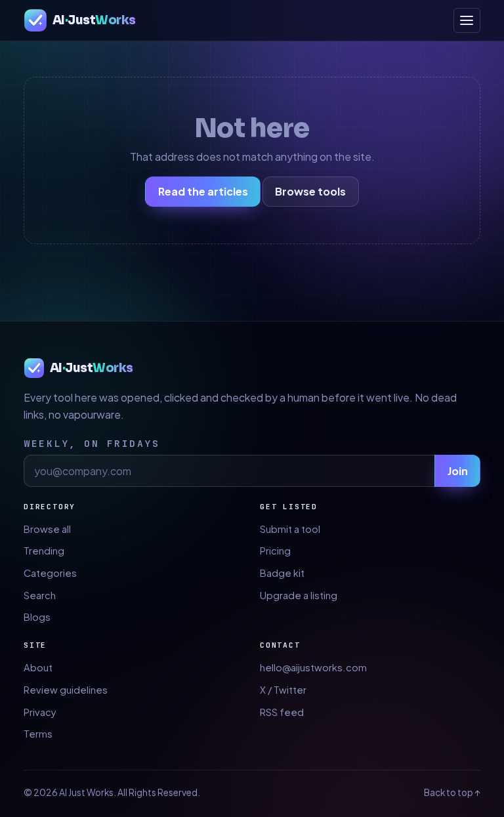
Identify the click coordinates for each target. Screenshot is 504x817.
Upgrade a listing (298, 595)
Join (458, 471)
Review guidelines (66, 690)
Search (40, 595)
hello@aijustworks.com (313, 667)
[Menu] (466, 20)
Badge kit (282, 573)
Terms (38, 734)
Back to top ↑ (452, 792)
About (38, 667)
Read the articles (203, 191)
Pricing (275, 550)
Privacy (40, 712)
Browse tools (310, 191)
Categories (50, 573)
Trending (44, 550)
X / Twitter (283, 690)
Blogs (37, 617)
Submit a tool (290, 529)
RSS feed (282, 712)
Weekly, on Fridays (91, 443)
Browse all (47, 529)
